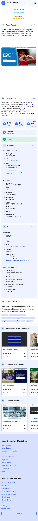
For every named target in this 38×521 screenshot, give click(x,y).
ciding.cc (4, 471)
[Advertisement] (18, 41)
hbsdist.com (5, 503)
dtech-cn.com (6, 445)
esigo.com (4, 460)
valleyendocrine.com (10, 349)
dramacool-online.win (9, 451)
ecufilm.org (5, 485)
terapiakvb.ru (6, 448)
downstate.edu (8, 385)
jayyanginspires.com (8, 494)
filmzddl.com (5, 509)
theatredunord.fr (7, 463)
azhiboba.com (6, 468)
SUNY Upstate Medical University (16, 246)
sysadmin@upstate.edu (13, 256)
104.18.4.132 (9, 160)
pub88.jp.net (5, 506)
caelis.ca (34, 349)
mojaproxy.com (6, 488)
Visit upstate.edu (19, 12)
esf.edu (34, 385)
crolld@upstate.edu (26, 260)
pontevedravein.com (8, 465)
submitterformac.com (9, 454)
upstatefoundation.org (11, 421)
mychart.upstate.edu (12, 172)
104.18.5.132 (16, 160)
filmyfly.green (6, 497)
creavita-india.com (7, 457)
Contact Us (19, 513)
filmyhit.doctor (6, 500)
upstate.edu (29, 104)
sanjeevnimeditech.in (8, 491)
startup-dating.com (8, 482)
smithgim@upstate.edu (12, 260)
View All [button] (34, 98)
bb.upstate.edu (23, 172)
